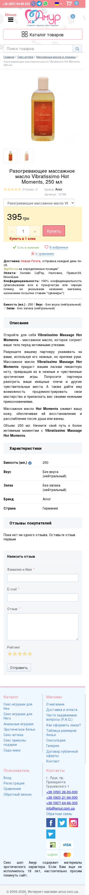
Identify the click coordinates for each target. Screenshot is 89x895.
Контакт (53, 761)
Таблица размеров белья (61, 732)
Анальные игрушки (18, 723)
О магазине (55, 704)
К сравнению (45, 253)
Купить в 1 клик (22, 238)
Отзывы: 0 (29, 189)
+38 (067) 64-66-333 (62, 802)
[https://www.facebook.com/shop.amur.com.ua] (50, 822)
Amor (58, 189)
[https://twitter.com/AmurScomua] (62, 822)
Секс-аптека (13, 734)
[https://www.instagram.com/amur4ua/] (73, 822)
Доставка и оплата (61, 709)
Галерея (52, 745)
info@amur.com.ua (60, 808)
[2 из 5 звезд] (14, 653)
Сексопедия (56, 740)
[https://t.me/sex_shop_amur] (50, 834)
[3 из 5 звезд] (19, 653)
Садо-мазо (12, 750)
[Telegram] (39, 3)
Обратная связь (59, 813)
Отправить (19, 667)
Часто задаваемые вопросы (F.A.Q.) (61, 717)
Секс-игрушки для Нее (18, 706)
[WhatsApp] (45, 3)
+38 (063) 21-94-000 (62, 797)
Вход (7, 777)
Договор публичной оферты (62, 753)
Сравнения (12, 788)
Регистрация (14, 783)
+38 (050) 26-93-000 (62, 791)
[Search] (77, 48)
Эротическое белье (19, 729)
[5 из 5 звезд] (29, 653)
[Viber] (33, 3)
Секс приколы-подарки (15, 742)
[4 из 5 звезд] (24, 653)
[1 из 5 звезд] (9, 653)
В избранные (59, 247)
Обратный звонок (18, 794)
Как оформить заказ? (63, 725)
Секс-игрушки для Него (18, 715)
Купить (54, 231)
